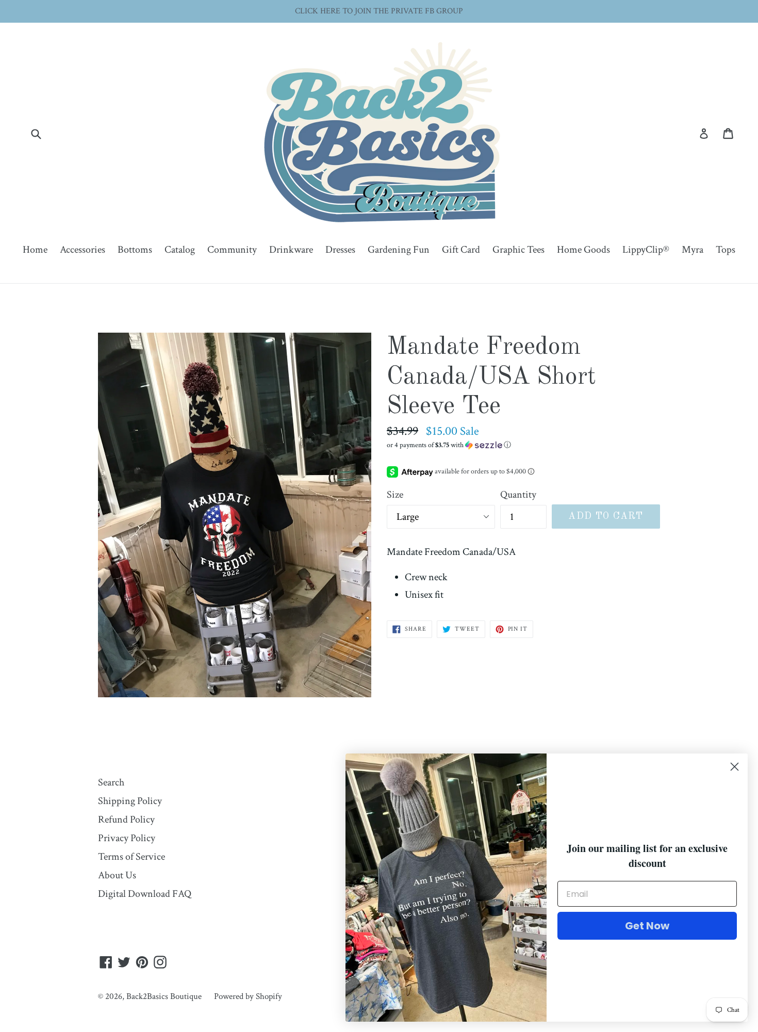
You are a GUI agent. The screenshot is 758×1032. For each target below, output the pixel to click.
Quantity (518, 494)
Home (35, 249)
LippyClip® (645, 249)
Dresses (340, 249)
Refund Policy (126, 819)
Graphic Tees (518, 249)
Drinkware (291, 249)
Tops (725, 249)
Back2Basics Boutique (164, 996)
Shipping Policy (130, 801)
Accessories (82, 249)
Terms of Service (131, 856)
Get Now (647, 926)
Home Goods (583, 249)
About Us (117, 875)
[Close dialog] (735, 767)
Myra (692, 249)
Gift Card (461, 249)
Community (232, 249)
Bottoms (135, 249)
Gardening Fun (399, 249)
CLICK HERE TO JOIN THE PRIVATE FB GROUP (379, 11)
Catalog (179, 249)
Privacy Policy (126, 838)
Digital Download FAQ (144, 893)
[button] (523, 445)
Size (395, 494)
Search (111, 782)
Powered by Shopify (248, 996)
